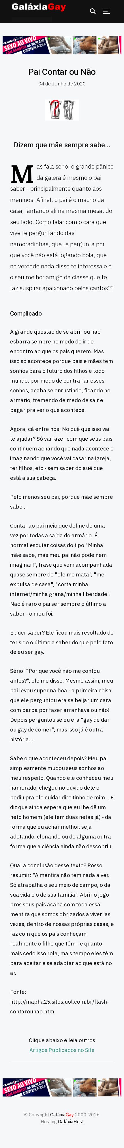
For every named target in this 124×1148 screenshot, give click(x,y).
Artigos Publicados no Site (62, 1049)
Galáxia (62, 1115)
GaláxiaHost (71, 1121)
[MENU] (106, 11)
